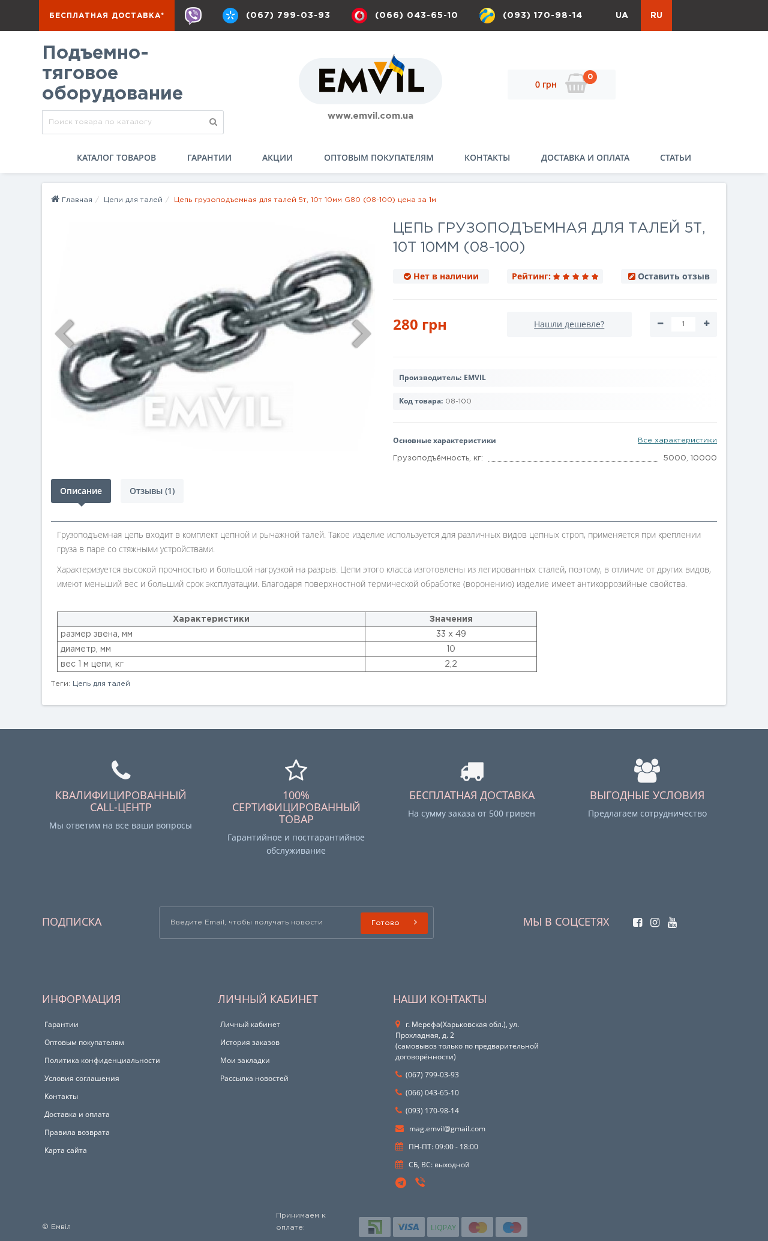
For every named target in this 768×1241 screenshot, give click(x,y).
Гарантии (209, 157)
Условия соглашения (81, 1078)
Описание (81, 490)
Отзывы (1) (152, 490)
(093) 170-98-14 (543, 15)
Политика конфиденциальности (102, 1060)
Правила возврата (77, 1132)
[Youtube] (669, 919)
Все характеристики (677, 440)
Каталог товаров (116, 157)
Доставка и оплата (585, 157)
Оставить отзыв (674, 276)
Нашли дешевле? (569, 324)
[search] (213, 122)
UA (622, 15)
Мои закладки (245, 1060)
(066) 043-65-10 (416, 15)
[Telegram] (401, 1183)
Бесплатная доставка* (106, 16)
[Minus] (660, 324)
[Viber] (193, 15)
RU (656, 15)
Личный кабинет (250, 1024)
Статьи (675, 157)
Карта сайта (65, 1150)
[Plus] (706, 324)
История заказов (250, 1042)
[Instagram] (651, 919)
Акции (277, 157)
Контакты (487, 157)
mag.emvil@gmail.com (446, 1128)
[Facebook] (634, 919)
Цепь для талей (101, 683)
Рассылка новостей (254, 1078)
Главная (75, 200)
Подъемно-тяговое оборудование (112, 74)
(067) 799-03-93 (288, 15)
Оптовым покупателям (379, 157)
